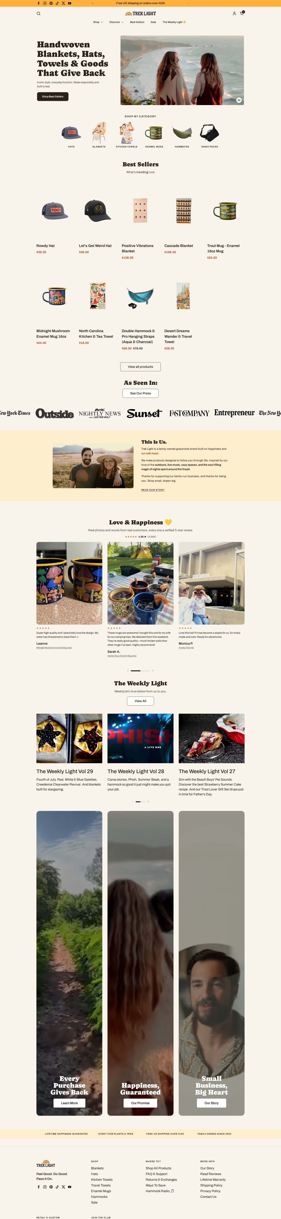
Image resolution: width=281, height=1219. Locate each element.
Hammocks (99, 1196)
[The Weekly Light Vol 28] (140, 738)
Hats (94, 1174)
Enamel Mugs (101, 1191)
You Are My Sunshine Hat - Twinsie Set (197, 656)
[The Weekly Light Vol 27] (212, 738)
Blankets (97, 1168)
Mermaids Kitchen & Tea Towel (50, 652)
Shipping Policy (211, 1185)
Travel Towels (101, 1185)
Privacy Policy (210, 1191)
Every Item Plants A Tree (115, 1134)
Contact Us (208, 1196)
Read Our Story (153, 490)
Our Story (207, 1168)
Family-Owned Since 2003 (214, 1134)
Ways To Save (156, 1185)
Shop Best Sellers (52, 96)
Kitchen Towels (102, 1179)
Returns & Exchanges (161, 1179)
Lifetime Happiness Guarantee (66, 1134)
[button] (38, 13)
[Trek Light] (140, 13)
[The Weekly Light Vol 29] (69, 738)
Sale (94, 1202)
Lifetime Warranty (213, 1179)
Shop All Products (158, 1168)
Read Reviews (210, 1174)
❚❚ (239, 100)
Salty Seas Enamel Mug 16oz (121, 648)
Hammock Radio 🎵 (160, 1191)
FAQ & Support (156, 1174)
